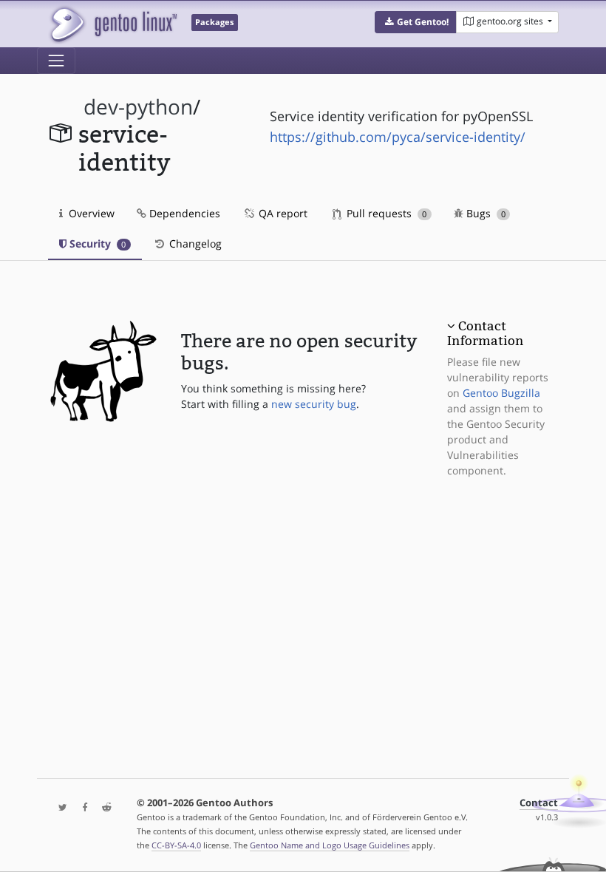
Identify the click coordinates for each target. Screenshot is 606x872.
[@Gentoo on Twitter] (59, 808)
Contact (539, 803)
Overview (90, 213)
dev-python (138, 106)
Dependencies (183, 213)
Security (96, 243)
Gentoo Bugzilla (501, 393)
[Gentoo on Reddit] (103, 808)
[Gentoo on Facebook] (81, 808)
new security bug (313, 404)
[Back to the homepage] (112, 24)
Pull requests (385, 213)
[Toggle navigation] (56, 60)
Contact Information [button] (485, 333)
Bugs (484, 213)
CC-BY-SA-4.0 (176, 845)
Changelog (194, 243)
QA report (281, 213)
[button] (416, 22)
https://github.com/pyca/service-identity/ (397, 137)
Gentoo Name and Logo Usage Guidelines (329, 845)
